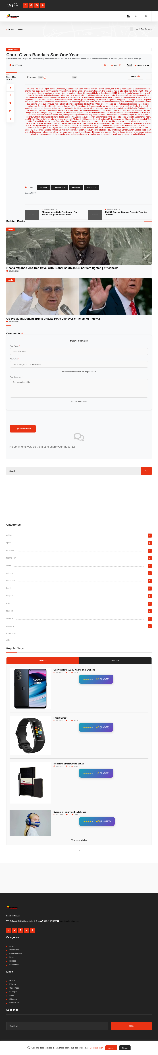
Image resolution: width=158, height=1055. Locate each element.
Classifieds (11, 634)
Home (11, 30)
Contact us (14, 1003)
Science (43, 187)
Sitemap (13, 999)
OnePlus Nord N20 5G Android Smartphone (74, 670)
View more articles (79, 840)
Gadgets (43, 660)
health (9, 588)
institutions (14, 950)
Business (76, 187)
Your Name (15, 346)
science (9, 618)
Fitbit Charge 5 (61, 718)
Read (129, 65)
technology (11, 558)
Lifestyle (91, 187)
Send (131, 1026)
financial (9, 611)
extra (8, 603)
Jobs (8, 640)
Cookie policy (96, 1048)
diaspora (10, 626)
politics (9, 535)
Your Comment (16, 377)
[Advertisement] (88, 157)
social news (13, 50)
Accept (111, 1048)
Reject (124, 1048)
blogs (11, 957)
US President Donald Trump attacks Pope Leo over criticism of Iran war (53, 318)
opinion (9, 573)
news (20, 30)
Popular (115, 660)
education (10, 581)
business (10, 550)
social (146, 65)
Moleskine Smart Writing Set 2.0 (69, 764)
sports (8, 543)
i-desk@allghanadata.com (69, 921)
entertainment (15, 953)
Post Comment (24, 429)
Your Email (14, 359)
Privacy (12, 984)
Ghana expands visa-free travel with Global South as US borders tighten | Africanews (62, 268)
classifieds (14, 965)
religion (9, 596)
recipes (12, 961)
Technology (59, 187)
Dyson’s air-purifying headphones (70, 812)
